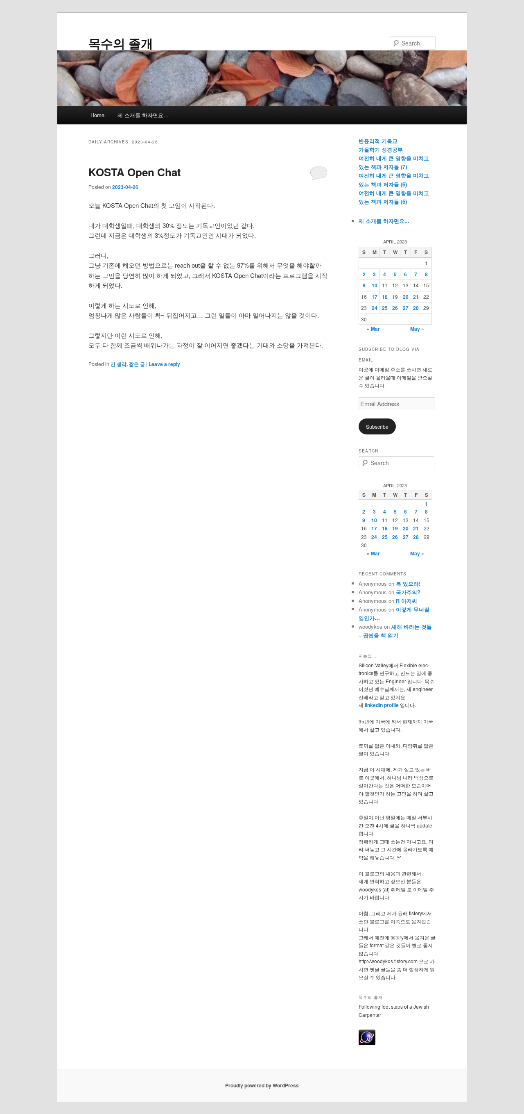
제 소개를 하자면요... (384, 221)
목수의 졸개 (120, 43)
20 (406, 296)
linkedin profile (382, 705)
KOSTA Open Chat (134, 172)
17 (374, 296)
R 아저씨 (406, 601)
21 (416, 296)
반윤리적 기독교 (378, 141)
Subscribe (377, 426)
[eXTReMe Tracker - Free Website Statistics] (367, 1043)
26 (395, 307)
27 (406, 307)
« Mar (373, 328)
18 (385, 296)
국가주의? (408, 592)
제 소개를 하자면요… (143, 115)
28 (416, 307)
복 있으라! (408, 583)
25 (385, 307)
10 (374, 285)
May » (417, 328)
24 (374, 307)
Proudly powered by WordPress (262, 1085)
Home (97, 115)
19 (395, 296)
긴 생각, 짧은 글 (128, 364)
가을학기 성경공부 (381, 149)
